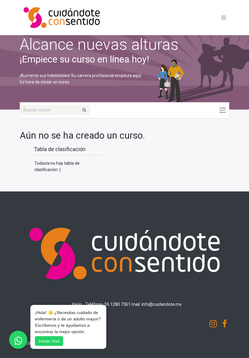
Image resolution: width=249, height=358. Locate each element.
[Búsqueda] (84, 110)
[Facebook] (224, 323)
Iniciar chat (49, 341)
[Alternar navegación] (223, 17)
